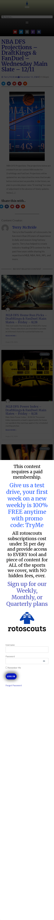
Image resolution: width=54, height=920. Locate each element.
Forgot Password (14, 685)
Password (10, 656)
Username (10, 645)
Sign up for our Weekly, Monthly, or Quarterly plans (27, 594)
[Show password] (43, 661)
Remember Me (14, 668)
